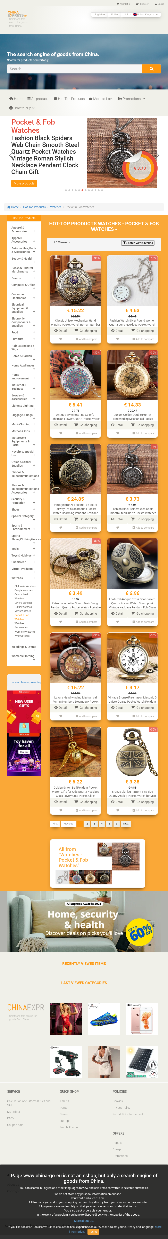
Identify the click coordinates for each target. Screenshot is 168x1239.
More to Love (103, 99)
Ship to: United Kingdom (140, 14)
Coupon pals (15, 1125)
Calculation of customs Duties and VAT (29, 1103)
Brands (16, 278)
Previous (68, 823)
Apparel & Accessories (19, 229)
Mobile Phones (69, 1127)
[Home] (17, 13)
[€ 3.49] (122, 141)
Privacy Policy (121, 1107)
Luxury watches (23, 607)
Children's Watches (25, 586)
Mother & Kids (20, 431)
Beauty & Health (22, 258)
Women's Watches (25, 631)
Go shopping (88, 331)
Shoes (15, 509)
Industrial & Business (18, 386)
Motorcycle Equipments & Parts (20, 441)
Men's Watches (23, 611)
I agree (93, 1231)
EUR (113, 14)
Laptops (65, 1120)
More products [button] (24, 183)
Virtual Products (22, 568)
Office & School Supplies (21, 463)
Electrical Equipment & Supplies (19, 308)
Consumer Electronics (18, 296)
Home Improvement (20, 376)
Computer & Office (23, 284)
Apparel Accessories (19, 239)
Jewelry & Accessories (19, 397)
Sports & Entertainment (20, 527)
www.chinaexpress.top (27, 682)
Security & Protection (18, 500)
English (98, 14)
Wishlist (125, 4)
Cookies (118, 1101)
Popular (118, 1142)
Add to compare (88, 339)
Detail (63, 331)
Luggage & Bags (22, 415)
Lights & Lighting (22, 405)
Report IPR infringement (128, 1114)
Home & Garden (21, 356)
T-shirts (64, 1101)
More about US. (84, 1220)
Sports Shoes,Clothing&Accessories (30, 537)
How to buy (22, 108)
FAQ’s (10, 1118)
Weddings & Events (23, 646)
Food (14, 332)
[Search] (151, 68)
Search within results (139, 243)
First (55, 823)
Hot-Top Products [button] (24, 218)
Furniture (17, 339)
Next (125, 823)
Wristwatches (22, 635)
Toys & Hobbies (21, 555)
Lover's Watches (23, 602)
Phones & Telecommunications (25, 474)
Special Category (22, 516)
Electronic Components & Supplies (21, 322)
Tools (15, 548)
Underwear (18, 562)
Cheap (117, 1149)
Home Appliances (22, 365)
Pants (63, 1107)
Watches (55, 207)
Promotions (132, 99)
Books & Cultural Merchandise (22, 269)
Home (18, 99)
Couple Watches (24, 590)
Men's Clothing (20, 424)
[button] (157, 155)
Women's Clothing (22, 656)
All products (40, 99)
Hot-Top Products (71, 99)
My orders (13, 1111)
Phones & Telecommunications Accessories (25, 489)
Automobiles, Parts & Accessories (23, 250)
